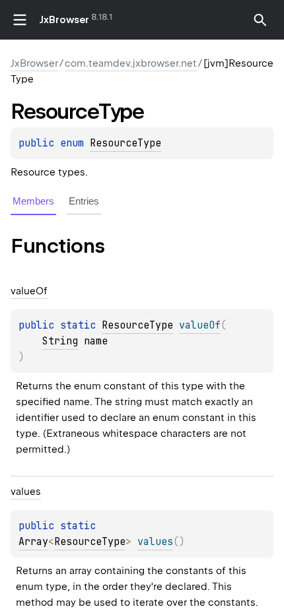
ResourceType (125, 143)
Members (33, 201)
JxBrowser (64, 20)
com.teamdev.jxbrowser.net (131, 63)
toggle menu (20, 20)
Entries (84, 201)
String (60, 341)
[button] (260, 20)
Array (33, 541)
